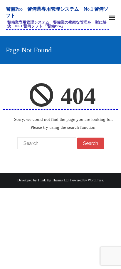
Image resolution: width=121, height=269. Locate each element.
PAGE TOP (111, 256)
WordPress (95, 180)
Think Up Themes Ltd (53, 180)
